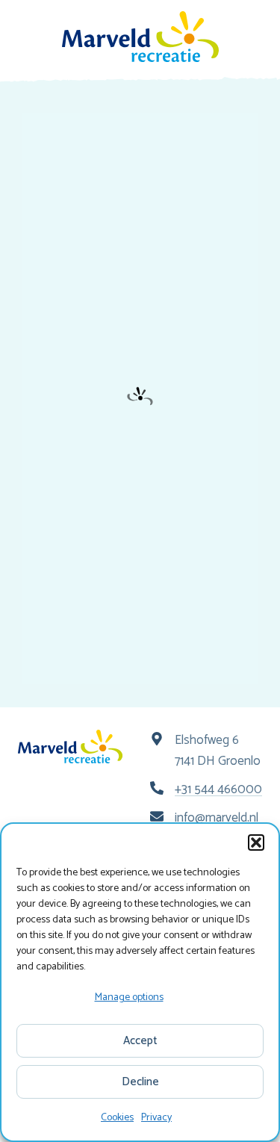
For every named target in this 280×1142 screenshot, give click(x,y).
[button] (256, 842)
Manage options (129, 997)
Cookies (117, 1117)
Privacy (156, 1117)
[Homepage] (140, 36)
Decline (140, 1082)
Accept (140, 1040)
